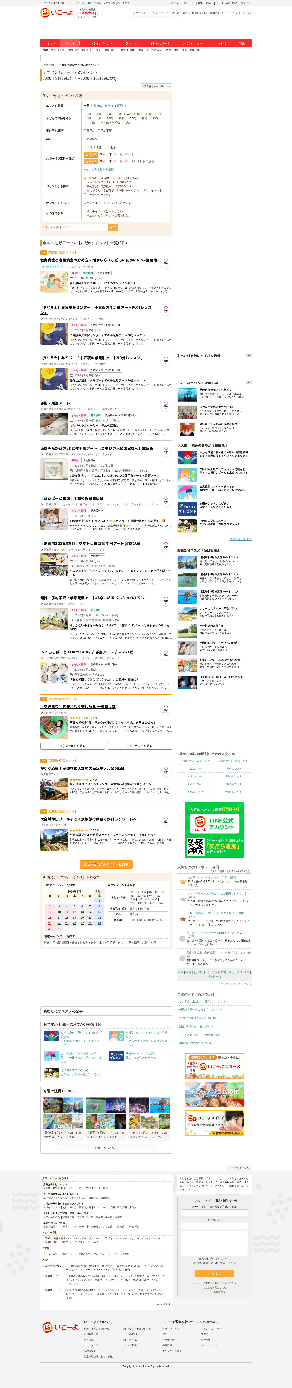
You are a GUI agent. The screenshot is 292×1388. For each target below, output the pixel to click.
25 (66, 923)
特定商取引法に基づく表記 (98, 1356)
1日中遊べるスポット (240, 13)
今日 (89, 147)
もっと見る (162, 1304)
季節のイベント (127, 186)
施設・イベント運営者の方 (98, 1328)
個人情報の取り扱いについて (214, 1258)
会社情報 (206, 1339)
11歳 (121, 118)
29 (99, 923)
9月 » (99, 891)
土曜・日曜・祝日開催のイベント (148, 920)
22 (99, 917)
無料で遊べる (69, 1207)
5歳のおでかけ (233, 776)
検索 (113, 227)
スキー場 (62, 1226)
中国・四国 (172, 50)
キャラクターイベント (100, 194)
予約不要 (106, 130)
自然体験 (92, 177)
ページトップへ (240, 1167)
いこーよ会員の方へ (214, 1292)
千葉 (91, 50)
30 (49, 928)
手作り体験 (61, 1197)
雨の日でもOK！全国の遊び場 (197, 1018)
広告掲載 (89, 1339)
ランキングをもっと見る (236, 983)
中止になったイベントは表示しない (109, 215)
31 (59, 928)
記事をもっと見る (106, 1147)
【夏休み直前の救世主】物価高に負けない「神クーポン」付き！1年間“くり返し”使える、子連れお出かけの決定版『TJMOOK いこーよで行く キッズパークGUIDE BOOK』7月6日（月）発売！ (115, 1280)
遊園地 (46, 1188)
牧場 (88, 1188)
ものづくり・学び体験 (100, 190)
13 (82, 912)
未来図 (204, 1334)
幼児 (156, 118)
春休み (186, 13)
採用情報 (167, 1345)
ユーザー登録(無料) (226, 3)
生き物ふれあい (130, 177)
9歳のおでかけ (233, 791)
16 (49, 917)
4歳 (129, 114)
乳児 (144, 118)
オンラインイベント (100, 43)
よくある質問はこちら (214, 1287)
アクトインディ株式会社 (203, 1322)
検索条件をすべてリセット (156, 86)
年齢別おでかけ (159, 43)
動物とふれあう (218, 13)
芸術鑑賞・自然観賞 (99, 186)
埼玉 (98, 50)
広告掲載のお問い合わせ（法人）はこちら (214, 1263)
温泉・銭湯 (49, 1226)
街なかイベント (130, 190)
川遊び (132, 1207)
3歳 (119, 114)
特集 (242, 43)
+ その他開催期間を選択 (99, 169)
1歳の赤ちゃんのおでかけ (233, 760)
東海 (107, 50)
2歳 (109, 114)
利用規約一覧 (91, 1334)
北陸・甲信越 (127, 50)
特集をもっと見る (241, 539)
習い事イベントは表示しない (105, 211)
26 (74, 923)
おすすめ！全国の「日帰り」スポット (202, 1001)
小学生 (91, 122)
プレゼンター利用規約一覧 (137, 1328)
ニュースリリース (93, 1345)
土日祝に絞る (145, 161)
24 (59, 923)
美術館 (108, 1217)
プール (97, 1188)
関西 (141, 50)
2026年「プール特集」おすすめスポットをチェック (132, 1238)
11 (66, 912)
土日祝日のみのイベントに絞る (106, 864)
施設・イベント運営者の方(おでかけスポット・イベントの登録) (96, 1254)
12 (74, 912)
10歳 (110, 118)
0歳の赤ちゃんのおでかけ (196, 760)
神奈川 (84, 50)
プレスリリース (209, 1345)
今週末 (112, 147)
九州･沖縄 (214, 976)
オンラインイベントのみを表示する (109, 202)
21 (90, 917)
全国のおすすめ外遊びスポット (197, 1043)
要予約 (91, 130)
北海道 (60, 50)
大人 (128, 122)
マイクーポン (181, 3)
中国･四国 (243, 972)
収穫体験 (93, 1197)
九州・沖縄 (188, 50)
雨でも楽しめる (51, 1217)
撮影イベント (128, 182)
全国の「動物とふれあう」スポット (200, 1009)
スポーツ (109, 177)
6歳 (149, 114)
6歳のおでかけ (196, 784)
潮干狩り (96, 1226)
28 (90, 923)
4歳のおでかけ (196, 776)
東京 (77, 50)
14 (90, 912)
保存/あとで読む (204, 3)
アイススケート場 (79, 1226)
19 (74, 917)
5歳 (139, 114)
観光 (105, 1188)
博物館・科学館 (94, 1217)
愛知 (113, 50)
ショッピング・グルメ (100, 182)
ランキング (132, 43)
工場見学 (48, 1197)
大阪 (147, 50)
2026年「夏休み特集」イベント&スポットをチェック (72, 1238)
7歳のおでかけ (233, 784)
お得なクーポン (51, 1207)
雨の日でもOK (200, 13)
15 (99, 912)
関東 (71, 50)
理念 (164, 1334)
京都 (153, 50)
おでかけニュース (194, 43)
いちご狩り (109, 1226)
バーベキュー (69, 1188)
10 (59, 912)
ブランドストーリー (211, 1328)
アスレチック (100, 1207)
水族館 (118, 1217)
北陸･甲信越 (218, 972)
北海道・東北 (48, 50)
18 (66, 917)
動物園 (56, 1188)
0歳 (89, 114)
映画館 (80, 1217)
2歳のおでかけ (196, 768)
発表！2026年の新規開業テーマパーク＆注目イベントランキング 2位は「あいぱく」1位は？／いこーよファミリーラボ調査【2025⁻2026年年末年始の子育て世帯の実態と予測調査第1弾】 (115, 1294)
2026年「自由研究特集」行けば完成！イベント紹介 (71, 1242)
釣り (81, 1188)
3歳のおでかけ (233, 768)
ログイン (245, 3)
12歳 (133, 118)
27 (82, 923)
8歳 (89, 118)
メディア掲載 (130, 1345)
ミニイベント (153, 190)
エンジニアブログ (172, 1351)
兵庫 (159, 50)
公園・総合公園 (118, 1207)
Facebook (89, 1351)
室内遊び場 (68, 1217)
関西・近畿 (70, 942)
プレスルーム (130, 1339)
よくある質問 (130, 1334)
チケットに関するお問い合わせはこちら (214, 1283)
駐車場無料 (85, 1207)
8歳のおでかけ (196, 791)
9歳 (99, 118)
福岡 (198, 50)
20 (82, 917)
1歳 (99, 114)
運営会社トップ (170, 1328)
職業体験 (105, 1197)
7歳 (160, 114)
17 (59, 917)
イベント (69, 43)
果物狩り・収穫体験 (128, 1226)
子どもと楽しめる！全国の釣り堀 (199, 1034)
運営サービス (169, 1339)
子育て (222, 43)
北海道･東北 (201, 972)
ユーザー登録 (50, 1254)
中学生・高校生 (110, 122)
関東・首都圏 (52, 942)
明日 (100, 147)
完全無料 (92, 139)
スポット (50, 43)
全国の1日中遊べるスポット (195, 1026)
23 (49, 923)
